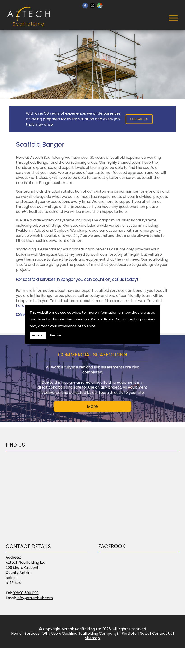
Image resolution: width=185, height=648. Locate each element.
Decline (55, 335)
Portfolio (129, 633)
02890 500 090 (26, 593)
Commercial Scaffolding (92, 354)
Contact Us (139, 119)
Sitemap (92, 638)
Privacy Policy (102, 319)
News (144, 633)
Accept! (38, 335)
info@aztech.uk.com (35, 598)
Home (16, 633)
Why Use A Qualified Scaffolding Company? (80, 633)
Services (32, 633)
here (20, 305)
